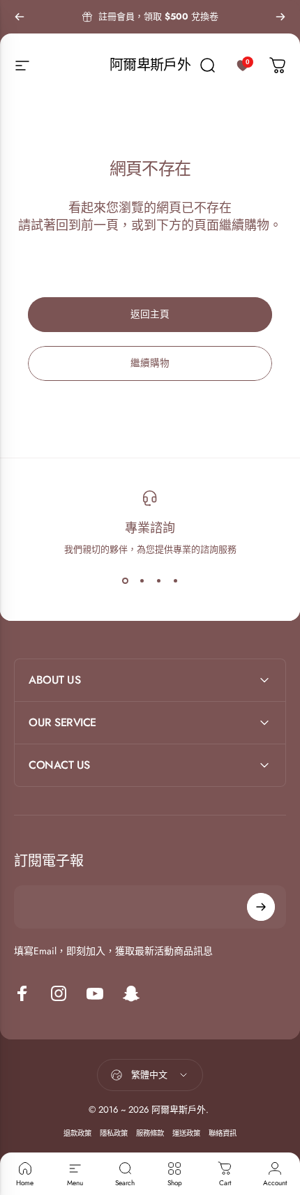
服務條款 (150, 1133)
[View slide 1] (125, 581)
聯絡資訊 (223, 1133)
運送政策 (186, 1133)
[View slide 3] (158, 581)
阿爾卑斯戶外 (150, 66)
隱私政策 (114, 1133)
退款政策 (77, 1133)
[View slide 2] (141, 581)
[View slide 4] (175, 581)
